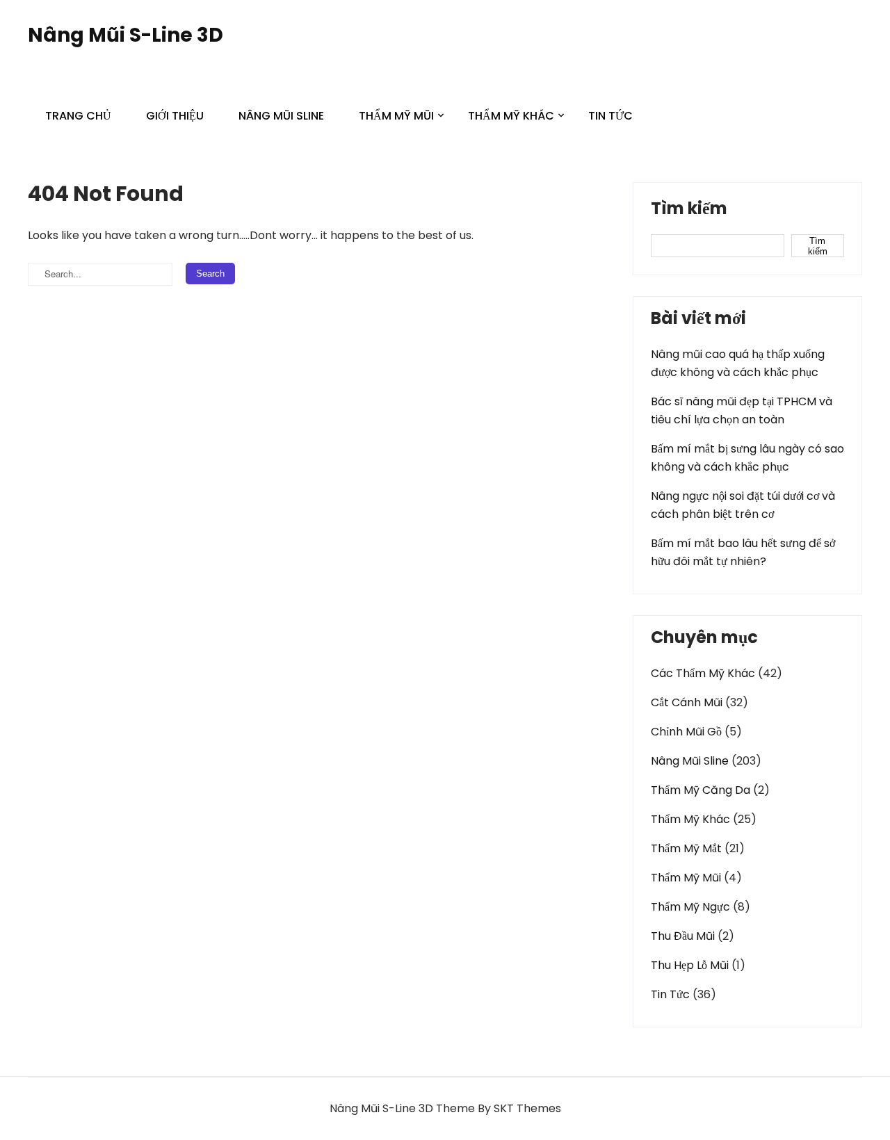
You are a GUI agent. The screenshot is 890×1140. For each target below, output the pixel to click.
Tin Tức (610, 116)
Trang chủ (78, 116)
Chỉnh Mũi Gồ (686, 732)
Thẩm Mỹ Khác (511, 116)
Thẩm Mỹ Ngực (690, 907)
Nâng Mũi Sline (281, 116)
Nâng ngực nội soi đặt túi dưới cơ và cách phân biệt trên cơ (743, 505)
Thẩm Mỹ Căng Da (700, 790)
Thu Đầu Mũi (683, 936)
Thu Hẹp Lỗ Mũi (690, 965)
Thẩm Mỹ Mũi (396, 116)
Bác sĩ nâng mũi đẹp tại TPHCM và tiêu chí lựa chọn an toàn (741, 410)
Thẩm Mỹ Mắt (686, 848)
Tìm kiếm (689, 210)
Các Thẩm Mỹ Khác (703, 673)
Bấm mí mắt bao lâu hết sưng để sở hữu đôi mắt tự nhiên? (743, 552)
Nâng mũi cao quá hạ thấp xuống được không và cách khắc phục (738, 363)
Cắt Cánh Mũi (686, 702)
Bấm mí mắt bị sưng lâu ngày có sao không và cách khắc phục (747, 458)
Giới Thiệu (175, 116)
